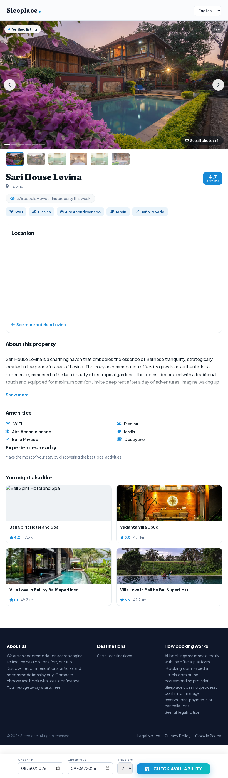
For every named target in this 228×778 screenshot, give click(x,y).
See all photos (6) (205, 140)
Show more (17, 394)
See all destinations (114, 655)
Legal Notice (148, 735)
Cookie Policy (208, 735)
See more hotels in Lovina (41, 324)
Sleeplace (24, 10)
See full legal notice (182, 712)
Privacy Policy (178, 735)
